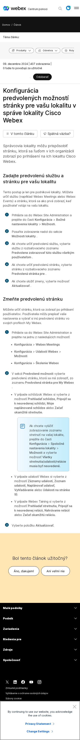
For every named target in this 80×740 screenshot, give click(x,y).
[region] (40, 720)
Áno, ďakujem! (24, 571)
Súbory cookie (13, 698)
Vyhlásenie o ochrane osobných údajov (27, 693)
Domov (6, 24)
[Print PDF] (30, 77)
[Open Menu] (76, 8)
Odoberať (42, 76)
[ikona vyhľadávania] (60, 8)
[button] (68, 8)
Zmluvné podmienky (17, 688)
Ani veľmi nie (56, 571)
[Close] (74, 706)
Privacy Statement (38, 723)
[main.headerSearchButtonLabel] (60, 7)
